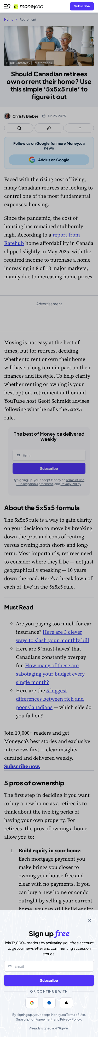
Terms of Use (75, 1015)
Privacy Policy (70, 1019)
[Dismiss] (89, 920)
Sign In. (63, 1028)
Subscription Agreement (34, 1019)
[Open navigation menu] (7, 6)
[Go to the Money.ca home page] (32, 6)
